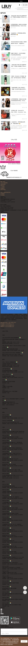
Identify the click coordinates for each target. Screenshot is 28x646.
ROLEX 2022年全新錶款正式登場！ (18, 45)
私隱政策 (3, 188)
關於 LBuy (3, 181)
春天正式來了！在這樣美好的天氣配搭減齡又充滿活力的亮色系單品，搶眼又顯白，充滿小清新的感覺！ (19, 58)
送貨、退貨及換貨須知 (6, 192)
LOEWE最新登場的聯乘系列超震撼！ (18, 91)
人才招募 (3, 187)
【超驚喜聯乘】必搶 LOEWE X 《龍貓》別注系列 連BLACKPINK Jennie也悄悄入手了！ (18, 88)
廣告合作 (3, 185)
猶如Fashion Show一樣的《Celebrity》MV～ (19, 80)
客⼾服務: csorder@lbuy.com (7, 323)
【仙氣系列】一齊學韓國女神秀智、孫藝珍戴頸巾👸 (18, 122)
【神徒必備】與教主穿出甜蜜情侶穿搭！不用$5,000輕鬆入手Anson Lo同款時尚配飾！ (19, 17)
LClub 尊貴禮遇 (4, 182)
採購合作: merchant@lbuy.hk (7, 326)
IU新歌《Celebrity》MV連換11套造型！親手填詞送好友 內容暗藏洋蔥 (18, 76)
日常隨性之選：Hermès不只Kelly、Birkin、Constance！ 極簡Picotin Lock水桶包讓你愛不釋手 (18, 111)
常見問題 (3, 195)
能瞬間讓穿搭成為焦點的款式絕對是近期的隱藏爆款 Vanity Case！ (19, 103)
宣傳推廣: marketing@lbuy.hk (7, 325)
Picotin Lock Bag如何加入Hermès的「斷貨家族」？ (18, 115)
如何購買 (3, 193)
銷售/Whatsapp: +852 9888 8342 (8, 322)
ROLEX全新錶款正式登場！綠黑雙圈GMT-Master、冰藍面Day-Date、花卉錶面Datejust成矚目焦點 (19, 42)
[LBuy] (6, 6)
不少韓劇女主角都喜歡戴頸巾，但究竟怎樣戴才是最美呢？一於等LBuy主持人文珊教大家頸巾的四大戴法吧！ (19, 127)
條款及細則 (3, 189)
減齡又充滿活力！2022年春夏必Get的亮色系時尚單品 (18, 54)
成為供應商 (3, 184)
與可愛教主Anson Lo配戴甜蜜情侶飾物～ (18, 69)
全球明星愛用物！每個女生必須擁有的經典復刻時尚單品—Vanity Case (19, 25)
